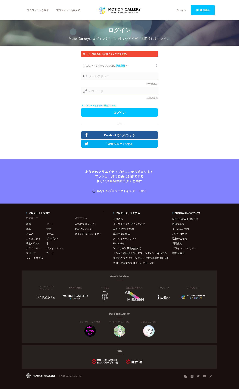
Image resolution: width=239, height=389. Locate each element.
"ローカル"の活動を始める (127, 248)
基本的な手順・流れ (123, 229)
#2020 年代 (178, 224)
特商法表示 (178, 253)
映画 (28, 224)
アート (50, 224)
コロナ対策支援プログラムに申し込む (134, 263)
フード (50, 253)
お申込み (118, 219)
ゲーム (50, 233)
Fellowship (118, 243)
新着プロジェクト (84, 229)
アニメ (29, 233)
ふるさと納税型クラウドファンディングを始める (138, 253)
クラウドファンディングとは (129, 224)
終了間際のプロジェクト (87, 233)
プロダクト (52, 238)
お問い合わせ (179, 233)
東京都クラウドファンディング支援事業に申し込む (138, 258)
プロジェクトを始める (68, 10)
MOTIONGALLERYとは (185, 219)
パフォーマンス (54, 248)
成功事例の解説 (121, 233)
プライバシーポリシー (184, 248)
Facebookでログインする (119, 135)
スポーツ (31, 253)
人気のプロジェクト (86, 224)
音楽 (48, 229)
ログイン (181, 10)
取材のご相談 (179, 238)
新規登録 (205, 10)
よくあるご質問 (180, 229)
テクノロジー (33, 248)
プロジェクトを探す (38, 10)
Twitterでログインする (119, 144)
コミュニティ (33, 238)
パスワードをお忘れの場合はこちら (100, 105)
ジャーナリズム (34, 258)
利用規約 (177, 243)
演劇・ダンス (33, 243)
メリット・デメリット (125, 238)
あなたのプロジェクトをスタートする (122, 191)
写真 (28, 229)
